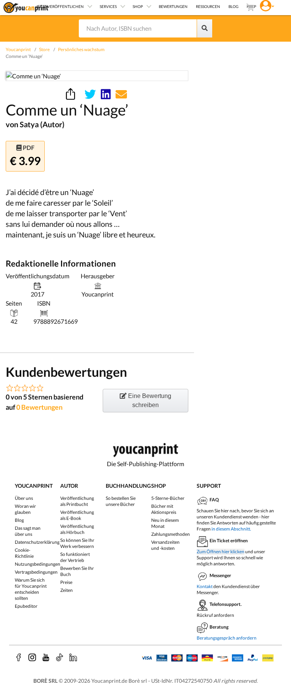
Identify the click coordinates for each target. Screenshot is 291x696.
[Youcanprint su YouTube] (46, 657)
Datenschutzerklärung (37, 542)
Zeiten (66, 590)
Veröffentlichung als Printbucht (77, 501)
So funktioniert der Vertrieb (75, 557)
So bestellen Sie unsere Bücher (121, 501)
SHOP (138, 6)
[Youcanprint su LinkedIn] (73, 657)
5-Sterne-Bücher (168, 498)
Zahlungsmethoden (170, 534)
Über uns (24, 498)
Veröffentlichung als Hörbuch (77, 529)
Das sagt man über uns (28, 531)
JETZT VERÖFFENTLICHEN (60, 6)
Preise (66, 582)
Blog (19, 520)
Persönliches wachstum (81, 49)
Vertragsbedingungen (36, 572)
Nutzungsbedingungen (37, 564)
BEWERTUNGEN (173, 6)
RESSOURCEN (208, 6)
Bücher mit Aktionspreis (163, 509)
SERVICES (108, 6)
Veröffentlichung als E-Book (77, 515)
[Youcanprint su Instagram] (32, 657)
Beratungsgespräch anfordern (227, 638)
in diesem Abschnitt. (231, 529)
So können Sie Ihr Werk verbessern (77, 543)
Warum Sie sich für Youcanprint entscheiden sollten (31, 589)
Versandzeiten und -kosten (165, 545)
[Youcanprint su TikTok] (59, 657)
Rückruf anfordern (215, 615)
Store (44, 49)
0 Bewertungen (39, 407)
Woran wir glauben (25, 509)
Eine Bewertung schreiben (149, 400)
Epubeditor (26, 606)
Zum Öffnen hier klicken (220, 551)
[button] (267, 4)
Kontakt (205, 586)
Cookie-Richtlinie (24, 553)
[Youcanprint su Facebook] (18, 657)
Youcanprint (18, 49)
